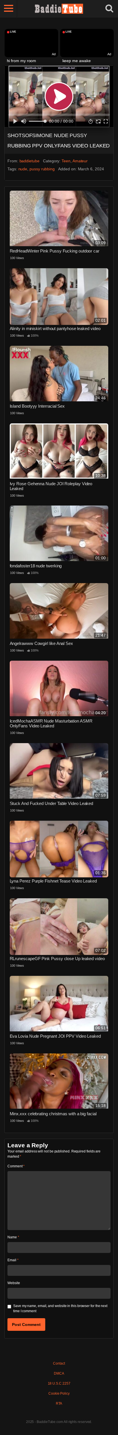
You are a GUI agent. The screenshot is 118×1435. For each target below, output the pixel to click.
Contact (59, 1363)
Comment (16, 1166)
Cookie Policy (59, 1393)
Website (13, 1283)
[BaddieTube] (59, 8)
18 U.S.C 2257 (59, 1383)
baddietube (29, 161)
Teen (66, 161)
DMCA (59, 1373)
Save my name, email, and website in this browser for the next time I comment (60, 1308)
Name (13, 1237)
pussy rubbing (42, 169)
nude (22, 169)
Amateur (80, 161)
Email (12, 1260)
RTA (59, 1404)
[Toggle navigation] (8, 8)
